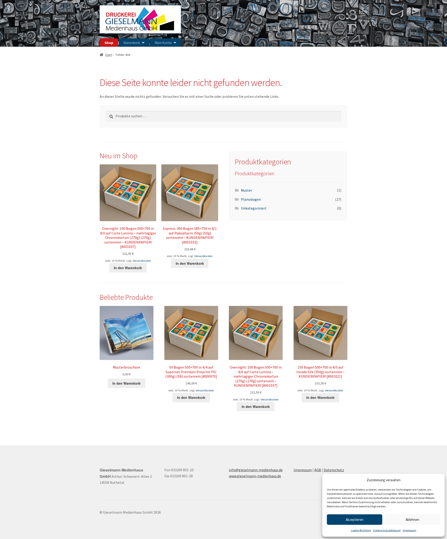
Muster (246, 190)
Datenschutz (334, 470)
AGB (317, 470)
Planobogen (251, 199)
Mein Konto (163, 42)
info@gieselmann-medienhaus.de (256, 470)
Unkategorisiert (254, 208)
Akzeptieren (354, 519)
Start (108, 55)
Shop (109, 42)
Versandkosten (142, 260)
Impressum (409, 530)
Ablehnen (412, 519)
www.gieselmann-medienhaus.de (255, 476)
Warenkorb (131, 42)
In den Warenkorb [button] (128, 267)
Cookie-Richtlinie (361, 530)
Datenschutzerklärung (386, 530)
